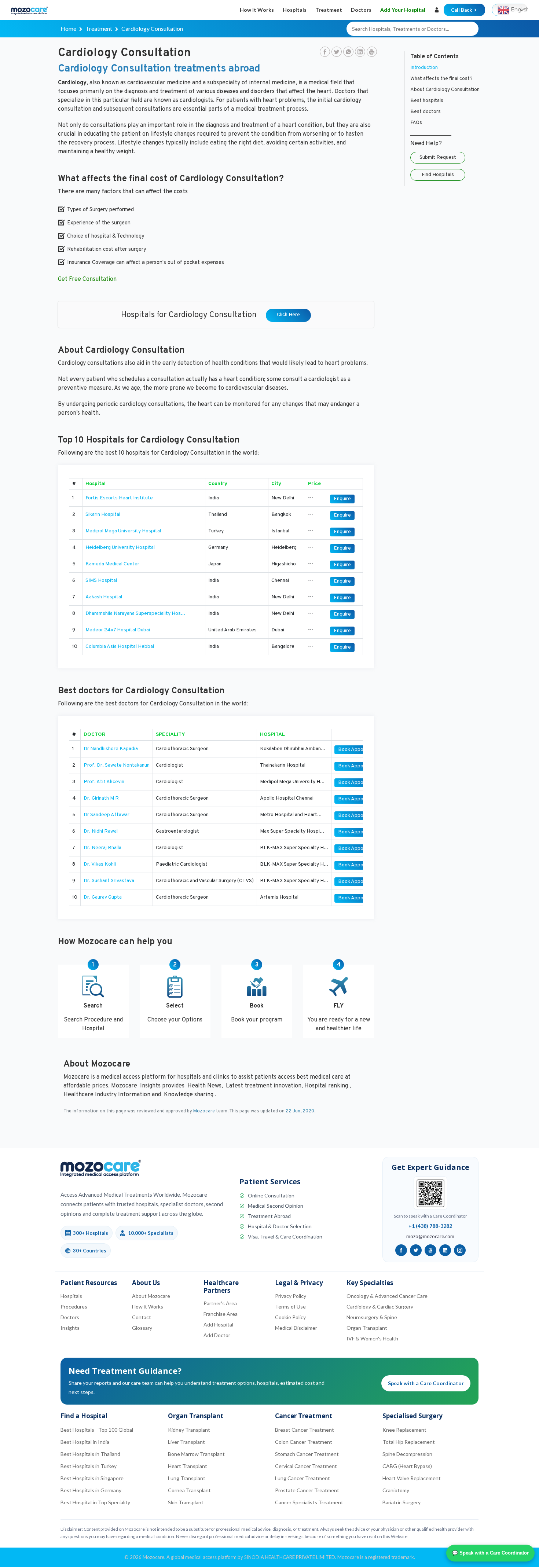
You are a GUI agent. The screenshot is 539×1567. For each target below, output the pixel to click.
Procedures (73, 1306)
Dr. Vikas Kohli (100, 864)
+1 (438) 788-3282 (430, 1226)
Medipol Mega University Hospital (123, 531)
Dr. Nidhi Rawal (101, 831)
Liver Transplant (186, 1442)
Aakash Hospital (103, 597)
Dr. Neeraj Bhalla (102, 848)
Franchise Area (220, 1314)
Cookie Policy (290, 1317)
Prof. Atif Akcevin (104, 782)
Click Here (288, 315)
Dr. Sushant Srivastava (109, 881)
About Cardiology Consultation (445, 90)
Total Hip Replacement (408, 1442)
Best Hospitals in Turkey (88, 1466)
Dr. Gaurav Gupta (103, 897)
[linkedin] (445, 1250)
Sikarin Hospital (102, 514)
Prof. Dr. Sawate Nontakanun (117, 765)
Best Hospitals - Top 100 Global (96, 1430)
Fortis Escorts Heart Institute (119, 498)
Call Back (462, 10)
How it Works (257, 10)
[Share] (372, 52)
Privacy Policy (290, 1296)
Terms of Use (290, 1306)
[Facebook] (325, 52)
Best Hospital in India (84, 1442)
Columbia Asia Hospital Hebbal (119, 646)
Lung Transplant (186, 1478)
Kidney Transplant (189, 1430)
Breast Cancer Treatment (304, 1430)
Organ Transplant (366, 1328)
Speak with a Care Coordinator (426, 1383)
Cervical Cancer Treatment (306, 1466)
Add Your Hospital (402, 10)
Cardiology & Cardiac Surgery (379, 1306)
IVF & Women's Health (372, 1338)
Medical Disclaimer (296, 1328)
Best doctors (425, 112)
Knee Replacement (404, 1430)
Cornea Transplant (189, 1490)
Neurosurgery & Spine (371, 1317)
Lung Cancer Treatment (302, 1478)
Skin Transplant (185, 1502)
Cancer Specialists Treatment (309, 1502)
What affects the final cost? (441, 79)
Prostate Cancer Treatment (307, 1490)
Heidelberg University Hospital (120, 547)
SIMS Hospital (101, 580)
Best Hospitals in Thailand (90, 1454)
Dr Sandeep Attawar (106, 815)
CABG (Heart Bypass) (407, 1466)
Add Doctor (216, 1335)
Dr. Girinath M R (101, 798)
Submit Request (437, 157)
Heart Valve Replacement (411, 1478)
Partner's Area (220, 1303)
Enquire (342, 499)
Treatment (328, 10)
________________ (430, 134)
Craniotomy (395, 1490)
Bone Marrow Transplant (196, 1454)
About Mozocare (151, 1296)
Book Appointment (359, 749)
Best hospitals (426, 101)
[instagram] (460, 1250)
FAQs (416, 123)
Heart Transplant (187, 1466)
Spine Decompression (407, 1454)
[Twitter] (336, 52)
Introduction (424, 68)
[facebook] (401, 1250)
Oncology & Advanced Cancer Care (387, 1296)
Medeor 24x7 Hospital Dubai (117, 630)
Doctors (361, 10)
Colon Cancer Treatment (303, 1442)
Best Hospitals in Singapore (92, 1478)
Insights (70, 1328)
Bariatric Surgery (401, 1502)
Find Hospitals (438, 175)
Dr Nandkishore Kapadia (111, 749)
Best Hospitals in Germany (90, 1490)
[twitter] (416, 1250)
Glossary (142, 1328)
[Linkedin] (360, 52)
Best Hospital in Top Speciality (95, 1502)
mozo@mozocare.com (430, 1236)
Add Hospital (218, 1324)
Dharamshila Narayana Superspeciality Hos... (135, 613)
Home (68, 28)
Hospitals (295, 10)
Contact (141, 1317)
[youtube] (430, 1250)
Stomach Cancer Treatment (307, 1454)
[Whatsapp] (348, 52)
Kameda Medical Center (112, 564)
